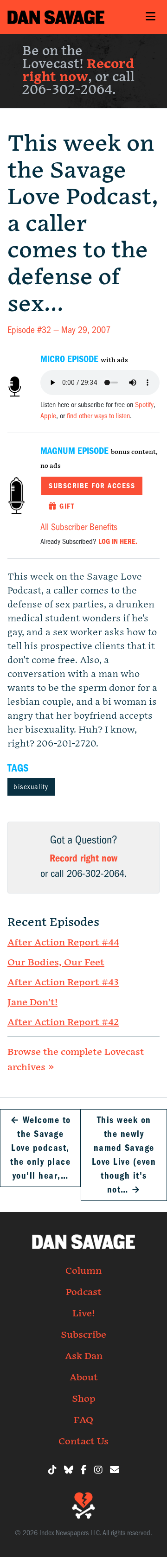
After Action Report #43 (63, 982)
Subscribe (83, 1334)
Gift (66, 506)
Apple (48, 416)
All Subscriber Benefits (78, 527)
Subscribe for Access (92, 486)
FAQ (83, 1420)
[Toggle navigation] (150, 17)
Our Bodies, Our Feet (55, 962)
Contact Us (83, 1441)
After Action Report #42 (63, 1022)
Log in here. (117, 541)
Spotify (144, 405)
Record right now (78, 71)
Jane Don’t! (32, 1002)
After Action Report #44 (63, 942)
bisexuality (31, 787)
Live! (83, 1313)
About (84, 1377)
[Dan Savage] (55, 16)
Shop (84, 1398)
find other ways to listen (98, 416)
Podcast (84, 1292)
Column (83, 1270)
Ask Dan (84, 1356)
